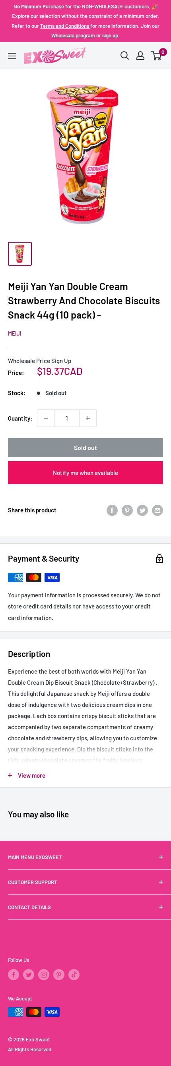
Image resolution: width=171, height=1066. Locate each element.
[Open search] (124, 55)
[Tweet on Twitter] (142, 510)
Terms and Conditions (65, 26)
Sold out (85, 447)
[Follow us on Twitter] (28, 974)
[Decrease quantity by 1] (45, 418)
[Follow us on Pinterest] (58, 974)
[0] (156, 55)
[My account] (140, 55)
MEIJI (14, 333)
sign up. (111, 35)
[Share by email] (157, 510)
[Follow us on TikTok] (74, 974)
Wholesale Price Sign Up (39, 360)
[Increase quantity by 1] (88, 418)
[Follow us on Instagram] (43, 974)
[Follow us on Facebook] (13, 974)
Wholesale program (73, 35)
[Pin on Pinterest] (127, 510)
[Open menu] (12, 56)
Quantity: (20, 418)
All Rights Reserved (29, 1049)
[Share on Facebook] (112, 510)
